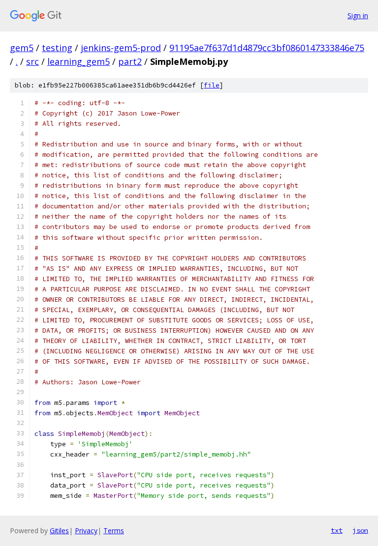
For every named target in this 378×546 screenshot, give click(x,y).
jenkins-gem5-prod (121, 48)
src (32, 61)
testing (57, 48)
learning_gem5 (78, 61)
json (360, 530)
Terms (113, 530)
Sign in (357, 15)
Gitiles (59, 530)
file (212, 85)
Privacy (86, 530)
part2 (130, 61)
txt (337, 530)
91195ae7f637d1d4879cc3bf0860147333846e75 (266, 48)
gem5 (21, 48)
